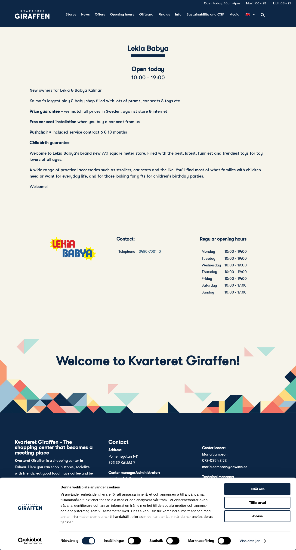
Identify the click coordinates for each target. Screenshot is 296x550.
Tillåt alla (257, 489)
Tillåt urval (257, 503)
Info (178, 14)
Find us (164, 14)
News (85, 14)
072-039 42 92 (214, 461)
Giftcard (146, 14)
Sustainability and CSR (205, 14)
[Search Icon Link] (263, 15)
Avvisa (257, 516)
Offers (100, 14)
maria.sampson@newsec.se (224, 467)
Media (234, 14)
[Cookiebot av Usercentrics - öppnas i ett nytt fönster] (30, 541)
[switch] (134, 540)
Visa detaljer (250, 541)
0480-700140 (150, 252)
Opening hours (122, 14)
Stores (71, 14)
